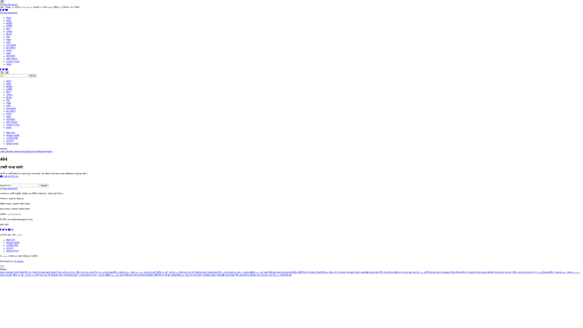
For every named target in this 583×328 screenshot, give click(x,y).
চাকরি (8, 42)
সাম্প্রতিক (48, 151)
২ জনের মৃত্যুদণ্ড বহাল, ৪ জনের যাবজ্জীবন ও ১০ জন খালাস (245, 272)
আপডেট (19, 151)
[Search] (2, 72)
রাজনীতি (9, 23)
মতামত (8, 64)
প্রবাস (8, 53)
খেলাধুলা (9, 31)
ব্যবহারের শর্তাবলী (12, 135)
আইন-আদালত (11, 59)
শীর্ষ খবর (13, 151)
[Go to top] (2, 266)
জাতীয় (39, 151)
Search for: (5, 185)
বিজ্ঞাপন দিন (10, 133)
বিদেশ (8, 28)
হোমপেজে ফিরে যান (10, 176)
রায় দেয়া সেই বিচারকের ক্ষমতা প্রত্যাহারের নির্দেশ (203, 272)
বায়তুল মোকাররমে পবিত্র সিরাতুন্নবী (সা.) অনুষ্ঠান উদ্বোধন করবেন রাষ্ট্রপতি (29, 272)
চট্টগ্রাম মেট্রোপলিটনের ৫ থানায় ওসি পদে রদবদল (327, 272)
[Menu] (2, 1)
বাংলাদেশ (33, 151)
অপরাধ (8, 50)
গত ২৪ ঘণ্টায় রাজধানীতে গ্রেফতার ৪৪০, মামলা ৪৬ (118, 272)
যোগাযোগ (10, 141)
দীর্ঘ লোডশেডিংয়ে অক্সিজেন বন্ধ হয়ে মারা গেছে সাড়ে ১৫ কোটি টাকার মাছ (408, 272)
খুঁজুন (34, 76)
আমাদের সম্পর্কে (12, 143)
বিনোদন (9, 34)
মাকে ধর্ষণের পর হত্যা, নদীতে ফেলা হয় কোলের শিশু (77, 272)
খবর (43, 151)
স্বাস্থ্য (8, 39)
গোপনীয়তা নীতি (12, 138)
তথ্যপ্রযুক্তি (11, 45)
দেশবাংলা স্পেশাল (12, 61)
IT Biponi (19, 261)
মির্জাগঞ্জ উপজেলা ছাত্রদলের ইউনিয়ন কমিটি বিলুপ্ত (288, 272)
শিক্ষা (8, 37)
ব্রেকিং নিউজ (5, 151)
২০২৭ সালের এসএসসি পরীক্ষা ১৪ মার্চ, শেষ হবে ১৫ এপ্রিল (161, 272)
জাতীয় (8, 20)
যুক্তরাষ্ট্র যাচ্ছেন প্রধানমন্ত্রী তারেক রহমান (363, 272)
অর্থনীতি (9, 26)
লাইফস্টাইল (10, 56)
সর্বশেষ (8, 18)
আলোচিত (26, 151)
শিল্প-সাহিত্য (10, 48)
